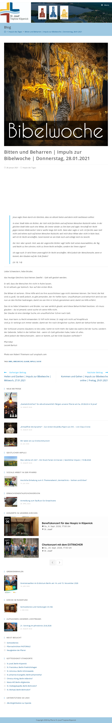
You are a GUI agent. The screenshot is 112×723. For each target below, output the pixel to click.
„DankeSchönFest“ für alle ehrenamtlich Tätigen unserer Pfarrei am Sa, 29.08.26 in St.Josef (58, 404)
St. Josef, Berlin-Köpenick (17, 663)
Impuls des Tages (29, 167)
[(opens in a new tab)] (10, 608)
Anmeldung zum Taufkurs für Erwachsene (38, 500)
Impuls (33, 361)
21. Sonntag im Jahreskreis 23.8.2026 (35, 625)
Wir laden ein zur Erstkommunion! (35, 441)
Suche (38, 361)
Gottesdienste (12, 643)
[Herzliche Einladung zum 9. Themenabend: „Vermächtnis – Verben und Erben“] (10, 481)
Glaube (26, 361)
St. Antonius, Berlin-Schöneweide (20, 671)
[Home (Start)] (5, 31)
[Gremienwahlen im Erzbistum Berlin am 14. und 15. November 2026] (10, 584)
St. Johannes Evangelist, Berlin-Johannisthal (24, 674)
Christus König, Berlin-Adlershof (19, 678)
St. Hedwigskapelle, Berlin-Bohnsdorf (22, 686)
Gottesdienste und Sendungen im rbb (36, 607)
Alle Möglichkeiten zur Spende (19, 703)
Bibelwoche (18, 361)
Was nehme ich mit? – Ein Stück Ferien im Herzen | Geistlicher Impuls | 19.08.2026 (55, 460)
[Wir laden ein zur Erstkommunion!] (10, 442)
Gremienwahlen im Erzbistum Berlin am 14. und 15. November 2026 (49, 583)
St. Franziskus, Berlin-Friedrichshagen (22, 667)
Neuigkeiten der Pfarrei (16, 650)
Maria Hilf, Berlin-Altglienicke (18, 682)
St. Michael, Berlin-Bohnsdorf (18, 689)
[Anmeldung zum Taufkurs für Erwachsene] (10, 502)
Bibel (11, 361)
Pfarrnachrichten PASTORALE (18, 646)
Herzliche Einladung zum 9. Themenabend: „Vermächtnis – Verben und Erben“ (53, 480)
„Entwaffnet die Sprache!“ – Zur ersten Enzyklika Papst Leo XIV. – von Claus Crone (55, 427)
